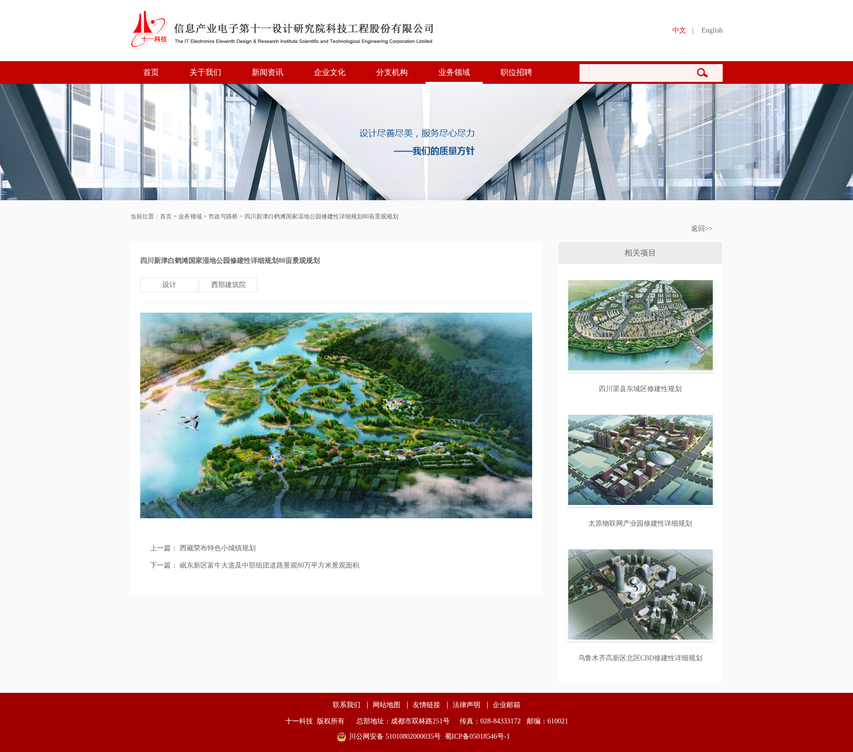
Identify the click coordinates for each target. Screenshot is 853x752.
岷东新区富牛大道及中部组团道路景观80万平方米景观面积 (269, 565)
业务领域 (454, 72)
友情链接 (426, 705)
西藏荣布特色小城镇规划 (218, 548)
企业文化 (330, 72)
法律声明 (466, 705)
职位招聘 (516, 72)
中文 (679, 30)
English (712, 30)
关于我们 (205, 72)
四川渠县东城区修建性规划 (640, 389)
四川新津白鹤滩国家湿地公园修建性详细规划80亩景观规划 (321, 216)
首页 (151, 72)
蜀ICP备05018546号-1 (477, 736)
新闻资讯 (267, 72)
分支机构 (392, 72)
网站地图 (386, 705)
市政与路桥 (223, 216)
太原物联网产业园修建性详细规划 (640, 523)
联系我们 (346, 705)
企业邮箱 (506, 705)
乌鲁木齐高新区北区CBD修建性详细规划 (640, 658)
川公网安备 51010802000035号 (395, 736)
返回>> (702, 228)
